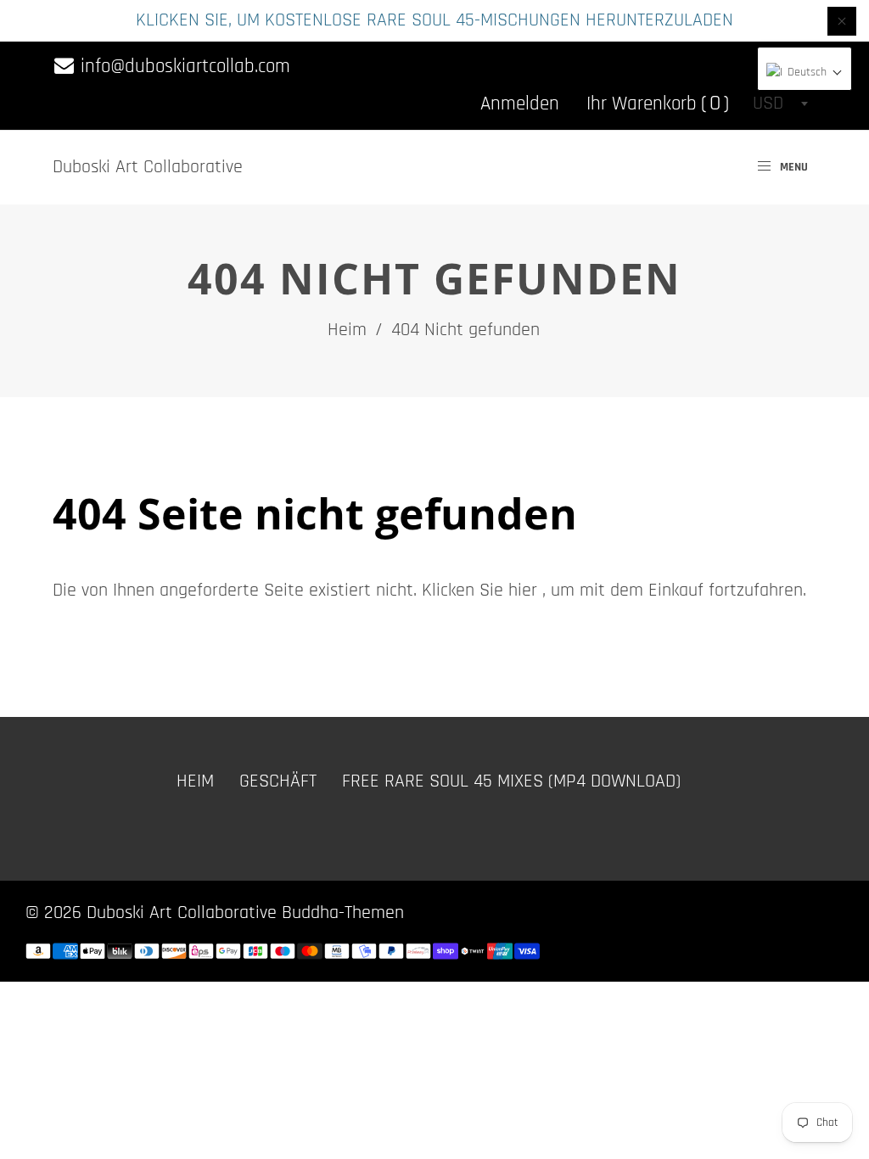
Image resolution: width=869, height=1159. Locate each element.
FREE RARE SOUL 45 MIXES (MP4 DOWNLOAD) (511, 781)
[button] (804, 73)
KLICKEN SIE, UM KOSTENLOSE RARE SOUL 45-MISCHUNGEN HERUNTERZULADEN (434, 20)
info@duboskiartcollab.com (183, 66)
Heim (347, 330)
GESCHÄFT (278, 781)
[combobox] (780, 103)
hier (522, 590)
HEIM (195, 781)
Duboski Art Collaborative (148, 167)
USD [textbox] (768, 103)
